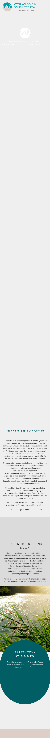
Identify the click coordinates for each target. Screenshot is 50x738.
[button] (44, 6)
